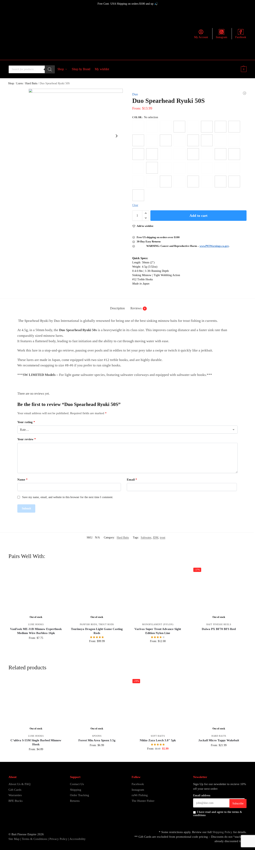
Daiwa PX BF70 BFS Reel (219, 629)
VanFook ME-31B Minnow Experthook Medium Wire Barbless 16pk (36, 631)
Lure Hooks (36, 624)
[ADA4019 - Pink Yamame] (220, 127)
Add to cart (198, 216)
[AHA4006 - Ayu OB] (193, 140)
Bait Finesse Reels (218, 624)
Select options (36, 646)
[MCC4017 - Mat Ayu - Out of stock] (179, 181)
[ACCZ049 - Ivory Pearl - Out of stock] (138, 127)
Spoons (96, 736)
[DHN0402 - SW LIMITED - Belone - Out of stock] (138, 181)
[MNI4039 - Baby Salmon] (234, 181)
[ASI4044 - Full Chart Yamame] (152, 168)
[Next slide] (116, 136)
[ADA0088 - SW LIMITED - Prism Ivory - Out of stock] (166, 127)
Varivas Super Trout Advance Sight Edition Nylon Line (157, 631)
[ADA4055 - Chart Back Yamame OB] (234, 127)
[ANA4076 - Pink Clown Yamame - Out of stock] (179, 154)
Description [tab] (117, 308)
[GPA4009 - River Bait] (166, 181)
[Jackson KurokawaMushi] (245, 93)
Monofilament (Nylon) (157, 624)
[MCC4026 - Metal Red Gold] (193, 181)
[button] (243, 69)
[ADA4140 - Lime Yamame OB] (166, 140)
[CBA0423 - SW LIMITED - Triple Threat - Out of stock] (179, 168)
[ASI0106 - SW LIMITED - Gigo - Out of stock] (138, 168)
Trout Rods (106, 624)
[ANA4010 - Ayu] (138, 154)
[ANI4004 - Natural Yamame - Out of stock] (207, 154)
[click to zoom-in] (76, 136)
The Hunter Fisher (143, 800)
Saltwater (146, 537)
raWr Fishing (140, 795)
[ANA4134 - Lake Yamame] (193, 154)
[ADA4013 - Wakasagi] (207, 127)
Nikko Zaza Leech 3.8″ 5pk (158, 740)
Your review (26, 439)
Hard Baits (31, 83)
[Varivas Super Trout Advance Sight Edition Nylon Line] (157, 593)
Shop (11, 83)
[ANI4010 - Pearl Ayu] (220, 154)
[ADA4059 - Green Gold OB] (138, 140)
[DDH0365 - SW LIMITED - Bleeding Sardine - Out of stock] (234, 168)
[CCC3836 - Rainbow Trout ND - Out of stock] (220, 168)
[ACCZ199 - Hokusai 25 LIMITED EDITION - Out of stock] (152, 127)
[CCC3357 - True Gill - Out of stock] (193, 168)
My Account (201, 37)
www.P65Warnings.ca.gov (214, 245)
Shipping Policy (222, 832)
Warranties (15, 795)
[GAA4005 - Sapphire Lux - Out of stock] (152, 181)
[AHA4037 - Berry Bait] (207, 140)
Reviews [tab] (137, 308)
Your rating (26, 422)
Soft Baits (158, 736)
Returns (75, 800)
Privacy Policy (58, 839)
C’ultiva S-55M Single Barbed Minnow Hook (35, 742)
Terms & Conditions (34, 839)
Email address (201, 795)
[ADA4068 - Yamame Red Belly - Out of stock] (152, 140)
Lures (19, 83)
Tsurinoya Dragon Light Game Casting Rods (97, 631)
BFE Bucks (15, 800)
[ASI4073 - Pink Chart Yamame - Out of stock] (166, 168)
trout (162, 537)
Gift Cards (14, 789)
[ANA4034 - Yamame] (152, 154)
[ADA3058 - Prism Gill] (179, 127)
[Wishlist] (57, 572)
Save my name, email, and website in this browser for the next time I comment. (67, 497)
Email (132, 479)
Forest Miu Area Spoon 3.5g (97, 740)
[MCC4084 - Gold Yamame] (220, 181)
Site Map (14, 839)
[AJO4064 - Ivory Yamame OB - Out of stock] (234, 140)
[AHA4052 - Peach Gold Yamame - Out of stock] (220, 140)
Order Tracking (79, 795)
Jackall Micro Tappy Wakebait (218, 740)
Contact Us (77, 784)
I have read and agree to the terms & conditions (217, 813)
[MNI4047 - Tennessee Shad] (138, 195)
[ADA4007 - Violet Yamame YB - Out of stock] (193, 127)
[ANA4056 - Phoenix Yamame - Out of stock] (166, 154)
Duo (135, 94)
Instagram (221, 37)
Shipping (75, 789)
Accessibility (78, 839)
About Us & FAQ (19, 784)
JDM (155, 537)
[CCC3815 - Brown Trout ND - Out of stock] (207, 168)
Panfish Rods (88, 624)
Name (22, 479)
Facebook (240, 37)
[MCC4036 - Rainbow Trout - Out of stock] (207, 181)
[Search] (50, 69)
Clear (135, 205)
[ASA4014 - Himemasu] (234, 154)
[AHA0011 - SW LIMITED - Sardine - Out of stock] (179, 140)
